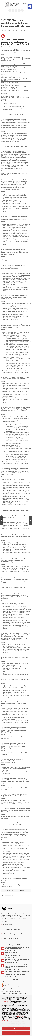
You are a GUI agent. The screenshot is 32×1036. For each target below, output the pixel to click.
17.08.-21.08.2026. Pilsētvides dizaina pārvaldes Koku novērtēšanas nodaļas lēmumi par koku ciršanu (17, 954)
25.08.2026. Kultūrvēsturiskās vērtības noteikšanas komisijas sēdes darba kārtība (17, 966)
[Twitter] (9, 10)
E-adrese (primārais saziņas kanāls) (12, 984)
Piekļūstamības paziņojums (11, 929)
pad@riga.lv (11, 988)
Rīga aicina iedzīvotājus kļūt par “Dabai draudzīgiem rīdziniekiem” (17, 947)
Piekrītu (16, 1028)
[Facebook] (13, 10)
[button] (30, 6)
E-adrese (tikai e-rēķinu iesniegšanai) (12, 986)
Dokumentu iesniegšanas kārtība (13, 934)
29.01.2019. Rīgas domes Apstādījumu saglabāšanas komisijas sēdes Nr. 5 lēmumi (15, 42)
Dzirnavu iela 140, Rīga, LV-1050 (11, 982)
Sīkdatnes (20, 1016)
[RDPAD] (16, 4)
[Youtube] (16, 10)
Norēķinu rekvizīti (8, 924)
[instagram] (19, 10)
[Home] (2, 29)
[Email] (22, 10)
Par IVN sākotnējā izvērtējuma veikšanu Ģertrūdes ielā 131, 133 (17, 960)
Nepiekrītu (16, 1033)
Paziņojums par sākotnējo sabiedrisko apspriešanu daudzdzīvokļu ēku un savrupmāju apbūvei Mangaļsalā (17, 973)
